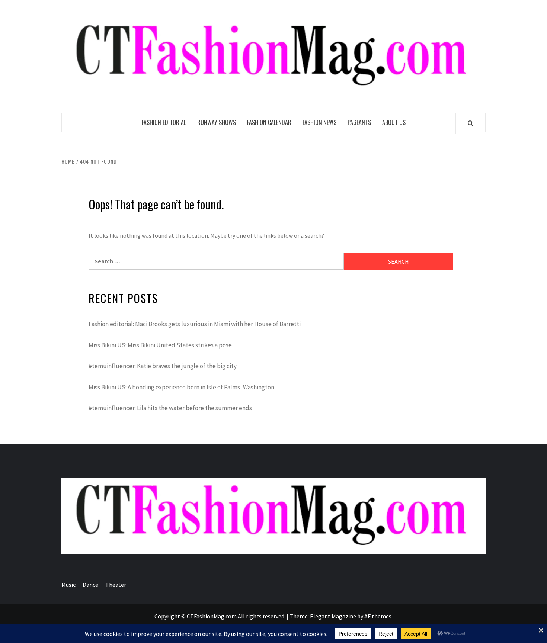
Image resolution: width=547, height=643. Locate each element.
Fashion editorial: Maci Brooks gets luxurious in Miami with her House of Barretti (195, 324)
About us (394, 122)
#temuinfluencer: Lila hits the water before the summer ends (170, 408)
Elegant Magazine (333, 616)
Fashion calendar (269, 122)
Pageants (359, 122)
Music (68, 584)
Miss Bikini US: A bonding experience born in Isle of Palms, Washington (181, 387)
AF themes (377, 616)
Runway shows (216, 122)
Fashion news (319, 122)
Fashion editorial (164, 122)
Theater (115, 584)
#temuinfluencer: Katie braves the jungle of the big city (163, 366)
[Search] (470, 123)
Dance (90, 584)
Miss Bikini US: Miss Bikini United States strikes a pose (160, 345)
